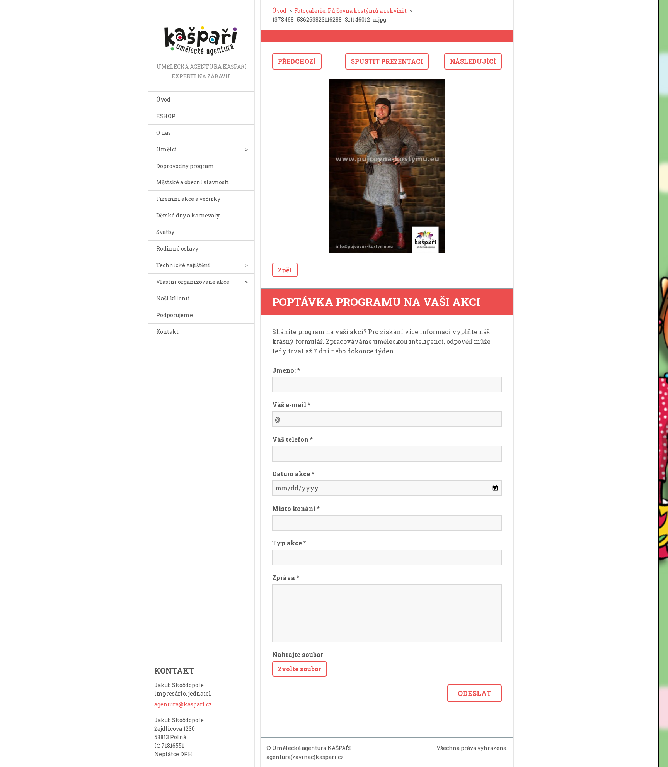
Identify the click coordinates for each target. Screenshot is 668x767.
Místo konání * (296, 508)
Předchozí (297, 61)
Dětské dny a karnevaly (188, 215)
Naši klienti (173, 298)
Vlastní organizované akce (192, 281)
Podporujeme (174, 315)
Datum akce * (293, 474)
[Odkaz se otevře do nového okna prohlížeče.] (387, 166)
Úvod (163, 99)
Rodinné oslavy (177, 248)
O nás (163, 132)
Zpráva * (285, 578)
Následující (473, 61)
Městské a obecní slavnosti (192, 182)
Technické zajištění (183, 265)
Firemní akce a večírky (188, 198)
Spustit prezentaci (387, 61)
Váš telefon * (292, 439)
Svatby (165, 232)
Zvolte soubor (299, 669)
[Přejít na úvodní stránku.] (201, 31)
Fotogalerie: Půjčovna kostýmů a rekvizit (350, 10)
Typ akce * (289, 543)
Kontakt (167, 331)
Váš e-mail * (291, 404)
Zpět (285, 270)
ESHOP (166, 116)
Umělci (166, 149)
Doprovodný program (185, 166)
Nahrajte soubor (297, 654)
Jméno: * (286, 370)
